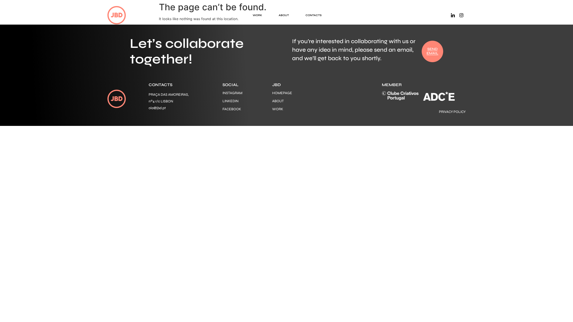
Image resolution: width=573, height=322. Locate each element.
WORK (277, 109)
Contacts (314, 15)
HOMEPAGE (282, 93)
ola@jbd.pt (157, 108)
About (284, 15)
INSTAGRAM (232, 93)
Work (257, 15)
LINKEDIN (230, 101)
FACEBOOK (231, 109)
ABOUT (278, 101)
